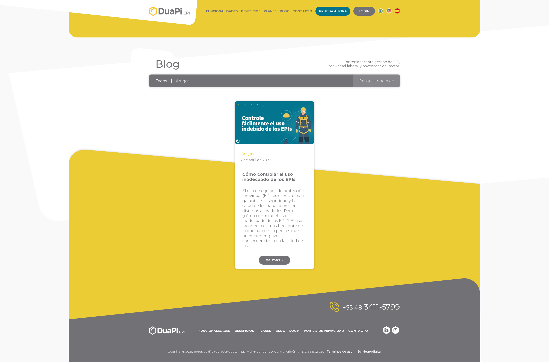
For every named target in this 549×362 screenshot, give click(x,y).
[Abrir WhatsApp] (538, 351)
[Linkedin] (386, 333)
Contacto (302, 11)
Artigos (183, 81)
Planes (270, 11)
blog (280, 331)
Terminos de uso (340, 351)
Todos (161, 81)
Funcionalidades (222, 11)
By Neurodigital (369, 351)
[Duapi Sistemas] (169, 11)
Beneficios (251, 11)
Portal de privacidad (324, 331)
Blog (284, 11)
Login (294, 331)
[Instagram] (395, 333)
